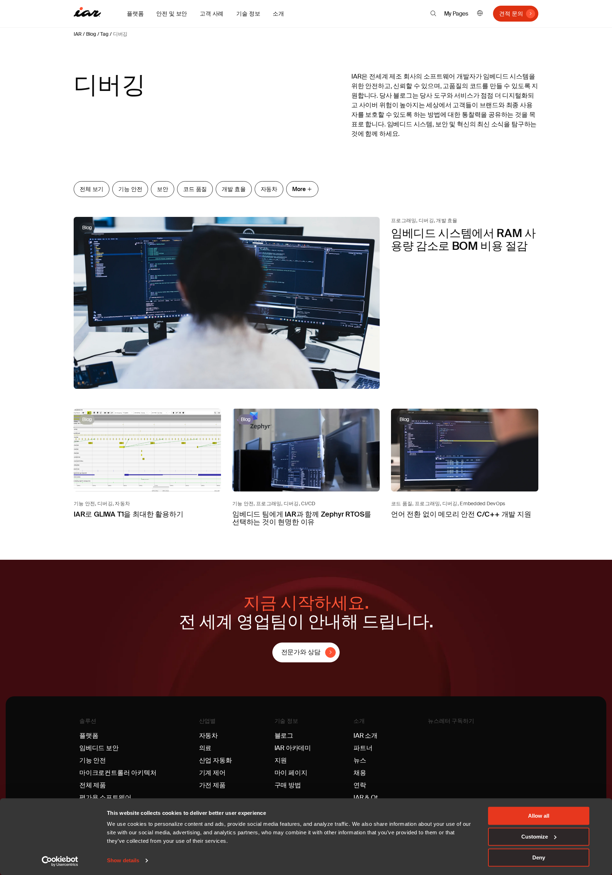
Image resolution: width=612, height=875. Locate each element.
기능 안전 (130, 189)
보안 (162, 189)
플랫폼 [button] (135, 13)
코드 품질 (195, 189)
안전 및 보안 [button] (171, 13)
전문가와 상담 (301, 652)
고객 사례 (211, 13)
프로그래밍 (403, 220)
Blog (91, 34)
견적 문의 (511, 13)
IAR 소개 (365, 735)
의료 (205, 748)
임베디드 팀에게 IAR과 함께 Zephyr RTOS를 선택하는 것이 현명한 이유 (301, 518)
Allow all (538, 816)
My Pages (456, 13)
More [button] (298, 189)
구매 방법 (287, 785)
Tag (104, 34)
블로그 (283, 735)
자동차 (269, 189)
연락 (359, 785)
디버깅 (120, 34)
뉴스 (359, 760)
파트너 (362, 748)
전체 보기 (91, 189)
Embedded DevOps (482, 503)
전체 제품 (92, 785)
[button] (433, 13)
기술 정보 (286, 721)
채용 (359, 772)
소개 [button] (278, 13)
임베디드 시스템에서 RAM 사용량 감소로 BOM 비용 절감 (463, 239)
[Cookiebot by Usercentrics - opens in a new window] (60, 861)
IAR (77, 34)
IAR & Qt (365, 797)
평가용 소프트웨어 (105, 797)
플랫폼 (88, 735)
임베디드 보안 (99, 748)
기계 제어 (212, 772)
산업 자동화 (215, 760)
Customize (534, 837)
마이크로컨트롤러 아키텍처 (118, 772)
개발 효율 (233, 189)
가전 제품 (212, 785)
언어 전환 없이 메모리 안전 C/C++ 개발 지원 (461, 514)
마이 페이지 (290, 772)
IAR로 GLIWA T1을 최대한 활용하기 (128, 514)
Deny (538, 857)
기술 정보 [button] (248, 13)
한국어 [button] (480, 13)
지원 (280, 760)
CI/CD (308, 503)
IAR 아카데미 (292, 748)
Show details (123, 861)
